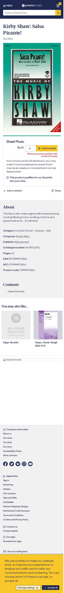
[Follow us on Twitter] (12, 464)
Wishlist (6, 489)
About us (7, 433)
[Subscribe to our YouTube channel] (31, 464)
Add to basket (49, 148)
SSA (48, 230)
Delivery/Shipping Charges (15, 506)
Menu (9, 5)
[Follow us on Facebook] (6, 464)
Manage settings (26, 587)
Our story (7, 446)
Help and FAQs (10, 498)
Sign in (6, 480)
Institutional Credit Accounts (16, 511)
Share (58, 190)
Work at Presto (10, 455)
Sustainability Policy (12, 451)
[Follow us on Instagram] (25, 464)
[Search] (58, 12)
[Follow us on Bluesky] (19, 464)
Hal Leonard (21, 242)
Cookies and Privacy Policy (15, 519)
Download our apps (12, 541)
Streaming (8, 484)
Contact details (10, 531)
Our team (7, 438)
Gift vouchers (9, 493)
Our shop (7, 442)
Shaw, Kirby (23, 236)
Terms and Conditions (13, 515)
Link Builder (8, 502)
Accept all (53, 587)
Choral (39, 230)
